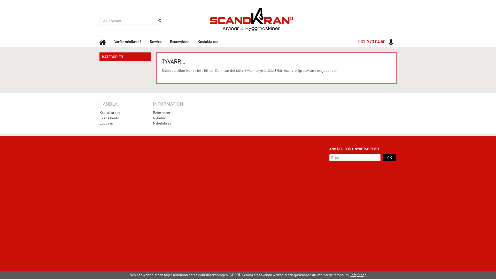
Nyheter (159, 118)
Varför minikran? (127, 42)
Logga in (106, 123)
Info (354, 275)
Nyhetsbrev (162, 123)
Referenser (162, 113)
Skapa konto (109, 118)
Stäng (362, 275)
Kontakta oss (208, 42)
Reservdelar (179, 42)
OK (389, 158)
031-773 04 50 (371, 41)
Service (155, 42)
